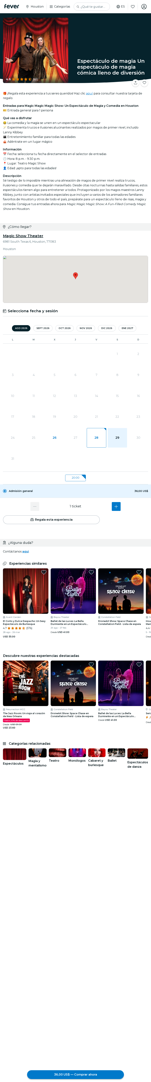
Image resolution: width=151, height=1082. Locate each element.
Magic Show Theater (23, 236)
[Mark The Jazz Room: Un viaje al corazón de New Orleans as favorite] (43, 664)
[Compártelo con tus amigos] (135, 83)
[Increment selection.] (116, 506)
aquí (89, 93)
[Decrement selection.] (34, 506)
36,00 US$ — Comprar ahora (75, 1074)
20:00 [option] (75, 477)
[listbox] (75, 478)
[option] (75, 491)
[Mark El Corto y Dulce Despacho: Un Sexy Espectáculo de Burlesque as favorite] (43, 572)
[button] (75, 491)
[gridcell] (96, 438)
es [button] (123, 6)
